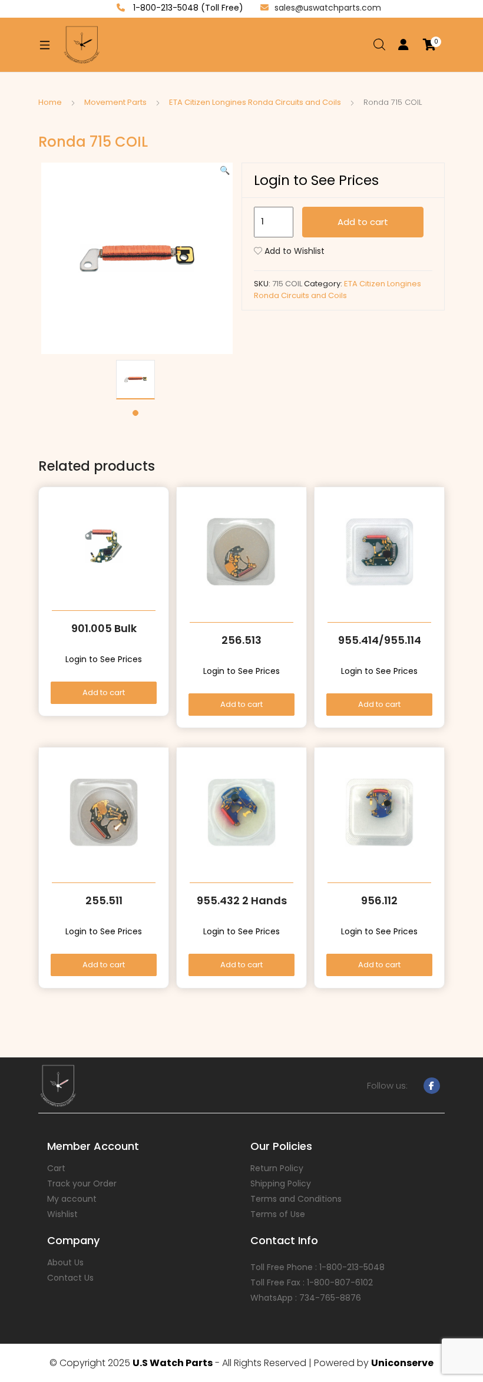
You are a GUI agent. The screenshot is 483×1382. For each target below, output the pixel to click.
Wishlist (62, 1214)
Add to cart (363, 222)
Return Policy (276, 1168)
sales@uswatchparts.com (327, 8)
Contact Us (70, 1278)
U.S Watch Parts (173, 1363)
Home (50, 102)
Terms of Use (277, 1214)
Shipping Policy (280, 1183)
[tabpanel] (135, 379)
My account (72, 1199)
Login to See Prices (316, 180)
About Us (65, 1262)
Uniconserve (402, 1363)
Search (379, 45)
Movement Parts (115, 102)
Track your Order (82, 1183)
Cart (56, 1168)
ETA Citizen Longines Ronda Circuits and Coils (255, 102)
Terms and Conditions (296, 1199)
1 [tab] (135, 413)
